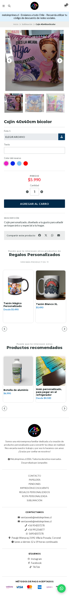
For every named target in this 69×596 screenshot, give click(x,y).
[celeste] (19, 163)
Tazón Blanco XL (47, 304)
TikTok (36, 567)
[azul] (13, 163)
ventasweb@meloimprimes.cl (36, 517)
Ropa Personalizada (34, 496)
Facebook (36, 563)
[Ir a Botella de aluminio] (18, 371)
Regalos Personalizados (34, 492)
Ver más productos (33, 262)
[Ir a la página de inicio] (34, 6)
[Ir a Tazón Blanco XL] (50, 285)
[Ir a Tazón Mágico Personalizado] (18, 285)
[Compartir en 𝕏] (46, 235)
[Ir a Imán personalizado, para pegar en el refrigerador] (50, 371)
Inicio (15, 24)
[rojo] (25, 163)
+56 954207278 (36, 525)
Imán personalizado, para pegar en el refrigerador (49, 392)
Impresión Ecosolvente (34, 488)
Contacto (34, 476)
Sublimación (27, 24)
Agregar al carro (34, 203)
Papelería (34, 480)
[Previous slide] (9, 60)
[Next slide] (59, 60)
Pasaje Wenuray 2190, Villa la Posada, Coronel (36, 538)
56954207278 (36, 534)
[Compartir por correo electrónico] (59, 235)
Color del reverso (12, 158)
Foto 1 (7, 131)
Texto (7, 145)
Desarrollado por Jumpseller (34, 463)
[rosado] (6, 163)
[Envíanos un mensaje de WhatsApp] (61, 588)
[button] (4, 328)
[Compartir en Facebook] (40, 235)
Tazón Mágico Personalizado (13, 305)
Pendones (34, 484)
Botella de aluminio (16, 390)
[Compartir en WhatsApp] (52, 235)
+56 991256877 (36, 530)
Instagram (36, 559)
